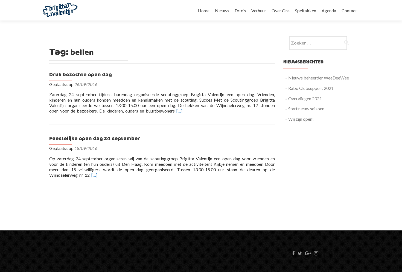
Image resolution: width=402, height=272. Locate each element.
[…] (179, 110)
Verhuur (258, 10)
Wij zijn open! (301, 119)
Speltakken (305, 10)
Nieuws (222, 10)
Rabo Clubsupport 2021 (311, 88)
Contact (349, 10)
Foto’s (240, 10)
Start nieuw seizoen (306, 108)
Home (203, 10)
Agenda (329, 10)
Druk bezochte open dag (80, 74)
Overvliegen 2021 (305, 98)
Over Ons (281, 10)
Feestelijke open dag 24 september (94, 138)
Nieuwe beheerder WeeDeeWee (318, 77)
